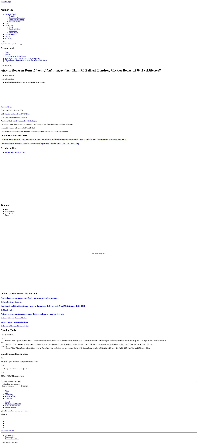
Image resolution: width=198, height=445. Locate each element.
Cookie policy (9, 437)
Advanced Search (10, 34)
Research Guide (10, 396)
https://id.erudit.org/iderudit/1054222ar (17, 114)
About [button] (7, 25)
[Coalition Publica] (7, 431)
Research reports (14, 21)
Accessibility (9, 395)
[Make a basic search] (21, 44)
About (11, 25)
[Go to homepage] (6, 2)
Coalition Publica (14, 29)
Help (6, 393)
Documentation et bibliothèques (15, 56)
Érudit (11, 27)
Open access (13, 31)
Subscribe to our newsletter (11, 384)
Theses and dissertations (17, 18)
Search (3, 42)
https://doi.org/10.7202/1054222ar (16, 117)
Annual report (13, 33)
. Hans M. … (26, 60)
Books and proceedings (16, 20)
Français (7, 36)
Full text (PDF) (10, 152)
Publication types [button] (10, 14)
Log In (7, 23)
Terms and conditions (12, 439)
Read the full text (6, 107)
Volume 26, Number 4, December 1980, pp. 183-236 (22, 58)
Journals (11, 16)
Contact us (8, 398)
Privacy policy (9, 435)
